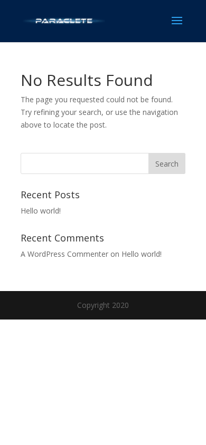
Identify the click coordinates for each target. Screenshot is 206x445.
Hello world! (41, 211)
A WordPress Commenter (64, 254)
